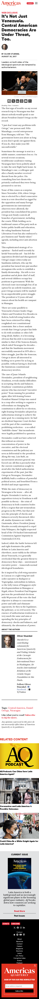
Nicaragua (15, 710)
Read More (19, 911)
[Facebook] (9, 101)
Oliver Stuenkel (12, 54)
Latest (19, 953)
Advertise (19, 941)
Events (19, 960)
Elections (19, 951)
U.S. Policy (19, 956)
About (19, 939)
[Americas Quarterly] (11, 3)
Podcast (19, 932)
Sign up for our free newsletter (19, 979)
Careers (19, 946)
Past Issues (19, 915)
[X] (13, 101)
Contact (19, 944)
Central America (16, 708)
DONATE (30, 3)
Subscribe (15, 924)
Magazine (19, 949)
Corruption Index (19, 958)
